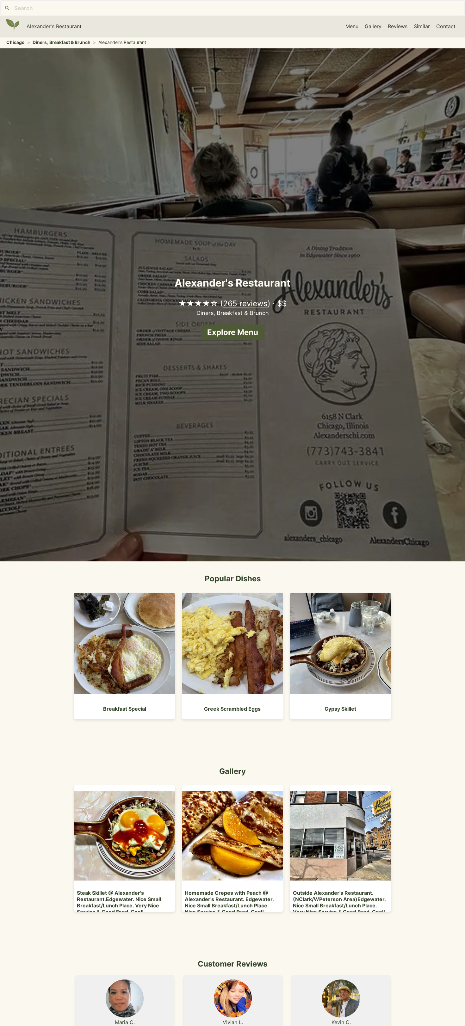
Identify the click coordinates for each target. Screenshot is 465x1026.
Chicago (15, 42)
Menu (351, 26)
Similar (422, 26)
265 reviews (245, 303)
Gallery (373, 26)
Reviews (397, 26)
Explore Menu (232, 332)
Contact (446, 26)
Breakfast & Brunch (69, 42)
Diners (40, 42)
